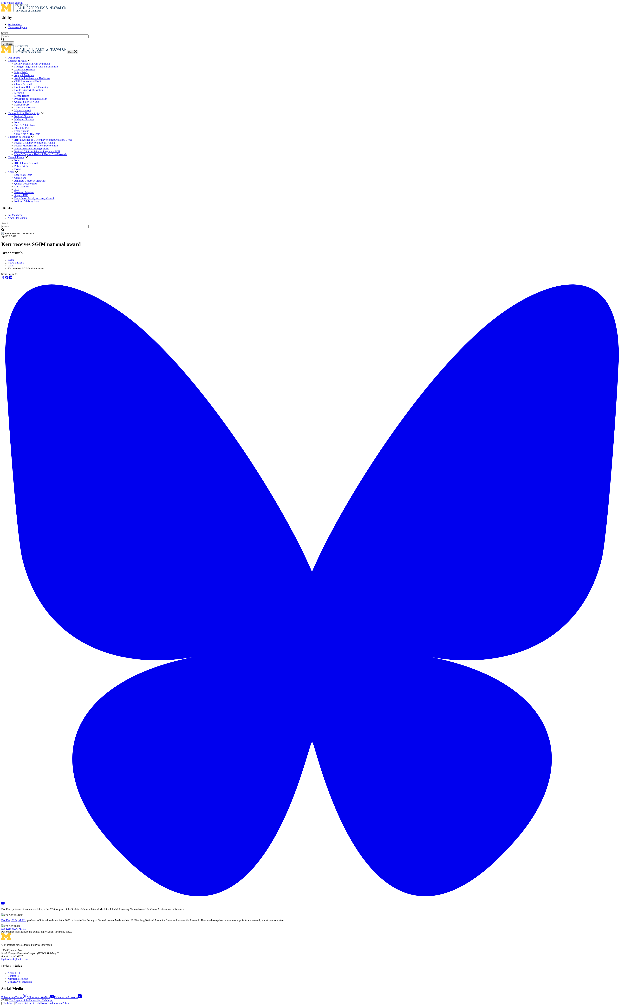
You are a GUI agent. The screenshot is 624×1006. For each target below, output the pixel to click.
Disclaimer (7, 1003)
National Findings (23, 116)
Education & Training (19, 136)
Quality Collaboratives (25, 183)
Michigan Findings (24, 119)
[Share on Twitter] (3, 278)
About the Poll (21, 128)
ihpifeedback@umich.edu (14, 959)
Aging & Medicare (24, 75)
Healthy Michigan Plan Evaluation (32, 63)
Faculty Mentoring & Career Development (36, 145)
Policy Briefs (21, 72)
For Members (15, 24)
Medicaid (19, 93)
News (17, 122)
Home (11, 259)
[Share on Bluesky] (312, 900)
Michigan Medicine (18, 978)
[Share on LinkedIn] (10, 278)
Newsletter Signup (17, 27)
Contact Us (20, 177)
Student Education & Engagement (31, 148)
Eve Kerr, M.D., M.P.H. (13, 920)
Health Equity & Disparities (28, 90)
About (11, 172)
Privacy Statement (24, 1003)
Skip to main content (11, 2)
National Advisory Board (27, 201)
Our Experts (14, 57)
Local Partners (21, 186)
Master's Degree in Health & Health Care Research (40, 154)
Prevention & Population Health (30, 98)
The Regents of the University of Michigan (31, 1000)
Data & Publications (24, 125)
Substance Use (21, 104)
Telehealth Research (24, 69)
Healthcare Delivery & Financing (31, 87)
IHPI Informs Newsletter (27, 163)
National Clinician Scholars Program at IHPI (37, 151)
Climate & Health (23, 84)
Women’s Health (22, 110)
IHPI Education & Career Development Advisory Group (43, 139)
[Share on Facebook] (7, 278)
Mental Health (21, 95)
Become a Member (24, 192)
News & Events (16, 157)
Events (17, 169)
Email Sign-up (21, 131)
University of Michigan (20, 981)
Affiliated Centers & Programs (30, 180)
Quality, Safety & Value (26, 101)
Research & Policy (17, 60)
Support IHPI (21, 195)
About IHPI (14, 973)
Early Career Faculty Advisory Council (34, 198)
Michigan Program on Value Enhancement (36, 66)
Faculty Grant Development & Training (34, 142)
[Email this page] (3, 903)
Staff (16, 189)
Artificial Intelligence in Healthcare (32, 78)
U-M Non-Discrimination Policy (52, 1003)
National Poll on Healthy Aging (24, 113)
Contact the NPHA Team (27, 133)
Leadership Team (23, 174)
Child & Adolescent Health (28, 81)
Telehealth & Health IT (26, 107)
